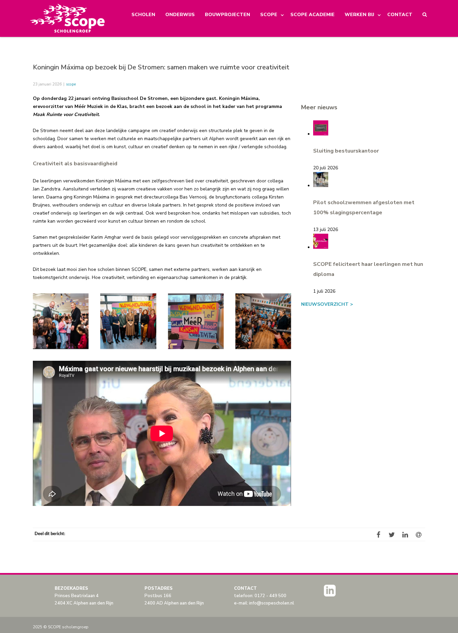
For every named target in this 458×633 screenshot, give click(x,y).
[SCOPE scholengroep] (68, 18)
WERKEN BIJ (359, 14)
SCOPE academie (312, 14)
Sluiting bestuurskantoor (346, 151)
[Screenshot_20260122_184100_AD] (61, 321)
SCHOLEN (143, 14)
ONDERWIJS (180, 14)
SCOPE (268, 14)
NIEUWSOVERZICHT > (327, 304)
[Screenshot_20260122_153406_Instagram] (263, 321)
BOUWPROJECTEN (227, 14)
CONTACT (399, 14)
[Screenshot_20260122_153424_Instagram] (128, 321)
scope (71, 84)
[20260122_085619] (196, 321)
